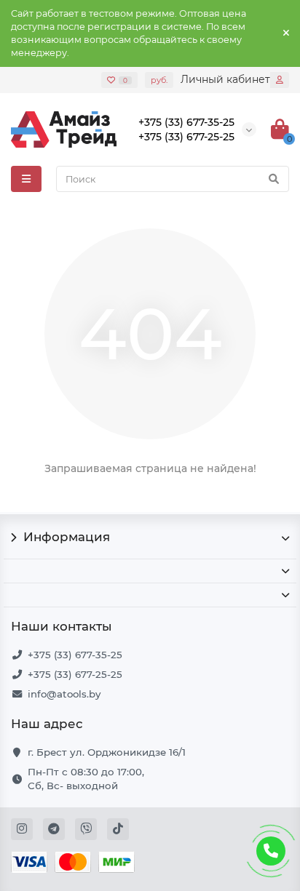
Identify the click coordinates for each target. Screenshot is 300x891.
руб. (159, 80)
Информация (66, 537)
